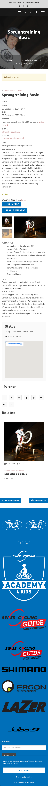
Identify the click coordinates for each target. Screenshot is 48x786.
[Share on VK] (41, 398)
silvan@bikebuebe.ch (11, 132)
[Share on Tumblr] (26, 398)
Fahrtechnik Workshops (31, 60)
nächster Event (37, 500)
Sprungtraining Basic (15, 473)
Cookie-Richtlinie (18, 783)
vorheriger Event (11, 500)
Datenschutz (29, 783)
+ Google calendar (14, 210)
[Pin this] (34, 398)
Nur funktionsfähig (24, 777)
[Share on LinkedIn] (19, 398)
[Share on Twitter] (12, 398)
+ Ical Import (11, 204)
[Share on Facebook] (4, 398)
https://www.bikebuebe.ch (13, 138)
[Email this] (4, 404)
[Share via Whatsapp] (12, 404)
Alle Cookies (24, 770)
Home (9, 60)
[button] (15, 2)
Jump (23, 200)
